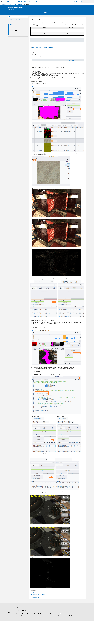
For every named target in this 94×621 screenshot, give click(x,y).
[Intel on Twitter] (18, 611)
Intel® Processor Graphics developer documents (38, 594)
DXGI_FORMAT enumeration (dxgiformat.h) (38, 595)
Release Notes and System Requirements (16, 19)
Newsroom (31, 607)
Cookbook (11, 24)
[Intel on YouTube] (23, 611)
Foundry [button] (35, 1)
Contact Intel (26, 607)
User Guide (11, 22)
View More (46, 12)
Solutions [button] (18, 1)
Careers (39, 607)
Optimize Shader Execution (15, 32)
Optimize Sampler (14, 30)
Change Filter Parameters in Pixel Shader (41, 49)
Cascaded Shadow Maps (34, 597)
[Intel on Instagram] (25, 611)
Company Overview (19, 607)
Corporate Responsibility (46, 607)
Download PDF (81, 9)
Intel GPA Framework (13, 35)
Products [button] (7, 1)
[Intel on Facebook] (16, 611)
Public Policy (57, 607)
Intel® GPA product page (70, 60)
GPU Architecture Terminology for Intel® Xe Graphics (40, 40)
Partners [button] (29, 1)
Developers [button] (23, 1)
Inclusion (52, 607)
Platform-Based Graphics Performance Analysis (18, 26)
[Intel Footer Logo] (10, 611)
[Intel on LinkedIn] (20, 611)
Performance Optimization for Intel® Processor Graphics (18, 28)
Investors (35, 607)
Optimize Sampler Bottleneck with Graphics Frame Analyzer (42, 47)
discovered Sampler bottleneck (46, 85)
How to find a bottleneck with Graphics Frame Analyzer (40, 592)
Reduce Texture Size (37, 48)
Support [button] (12, 1)
